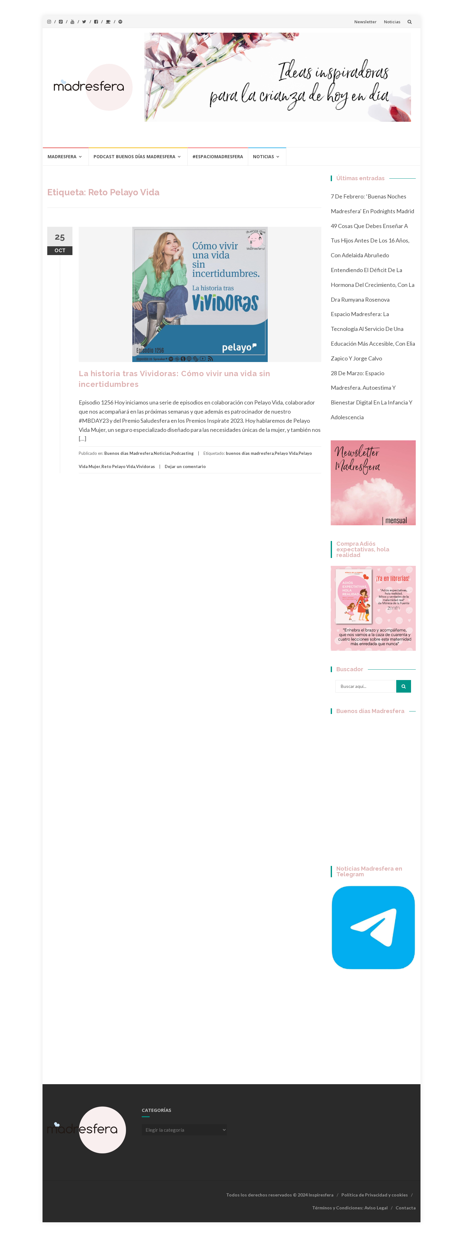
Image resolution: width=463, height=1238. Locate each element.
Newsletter (365, 22)
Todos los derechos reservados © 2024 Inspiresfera (280, 1194)
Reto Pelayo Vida (118, 466)
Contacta (406, 1207)
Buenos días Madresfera (128, 453)
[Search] (403, 686)
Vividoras (145, 466)
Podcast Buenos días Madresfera (134, 156)
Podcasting (182, 453)
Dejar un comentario (185, 466)
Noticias (392, 22)
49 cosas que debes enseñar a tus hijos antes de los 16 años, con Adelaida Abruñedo (370, 240)
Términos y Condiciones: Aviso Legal (350, 1207)
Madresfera (62, 156)
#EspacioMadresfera (217, 156)
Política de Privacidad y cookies (374, 1194)
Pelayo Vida (286, 453)
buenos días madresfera (250, 453)
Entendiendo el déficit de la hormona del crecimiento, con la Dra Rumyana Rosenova (372, 284)
